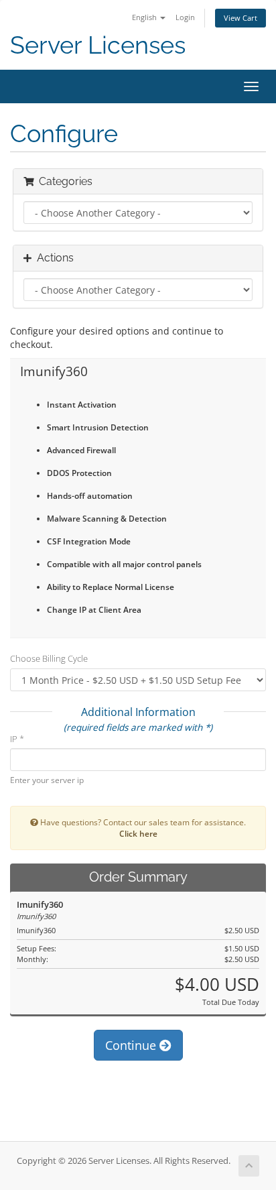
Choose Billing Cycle (49, 658)
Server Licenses (98, 45)
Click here (138, 833)
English (145, 17)
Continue (132, 1045)
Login (185, 17)
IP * (17, 739)
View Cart (240, 18)
